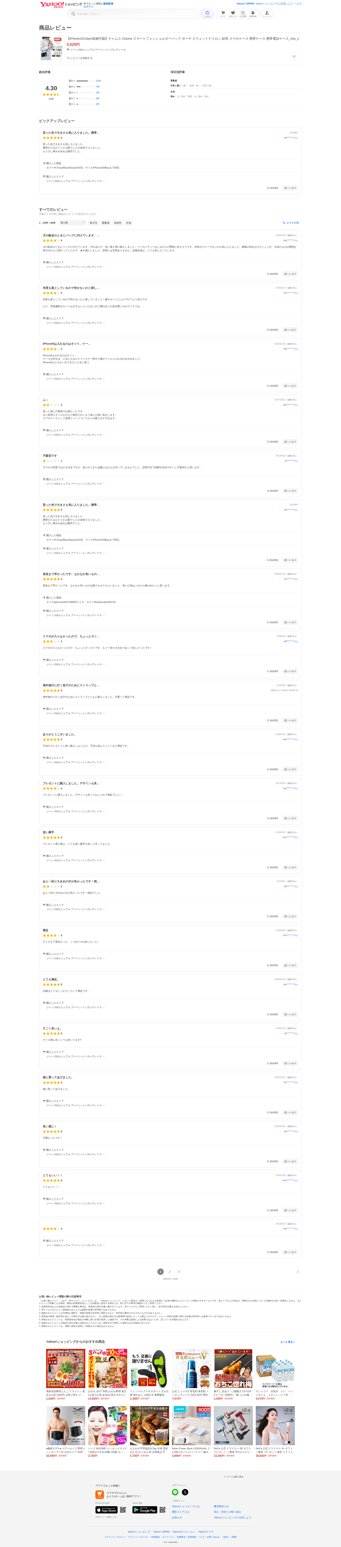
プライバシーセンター (138, 1537)
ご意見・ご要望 (229, 1537)
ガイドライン (168, 1537)
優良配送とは (221, 1506)
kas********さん (290, 1228)
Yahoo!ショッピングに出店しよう (274, 3)
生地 (128, 222)
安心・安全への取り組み (227, 1511)
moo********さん (290, 837)
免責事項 (181, 1537)
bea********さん (290, 788)
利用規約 (155, 1537)
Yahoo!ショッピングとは (186, 1506)
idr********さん (291, 1033)
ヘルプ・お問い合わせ (209, 1537)
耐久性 (93, 222)
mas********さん (290, 739)
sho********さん (290, 984)
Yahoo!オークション (183, 1531)
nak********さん (290, 349)
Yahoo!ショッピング (139, 1531)
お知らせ (177, 1517)
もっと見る (286, 1341)
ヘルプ (298, 3)
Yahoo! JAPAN (245, 3)
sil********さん (291, 460)
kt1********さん (291, 1082)
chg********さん (290, 240)
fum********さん (290, 935)
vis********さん (291, 579)
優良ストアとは (180, 1511)
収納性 (117, 222)
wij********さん (291, 137)
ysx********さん (291, 293)
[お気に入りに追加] (294, 56)
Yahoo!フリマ (205, 1531)
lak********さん (291, 1131)
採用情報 (192, 1537)
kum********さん (290, 1180)
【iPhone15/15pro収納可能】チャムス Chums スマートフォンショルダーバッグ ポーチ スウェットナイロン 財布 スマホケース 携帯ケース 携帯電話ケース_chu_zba (184, 38)
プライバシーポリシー (115, 1537)
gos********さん (290, 405)
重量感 (105, 222)
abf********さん (291, 641)
